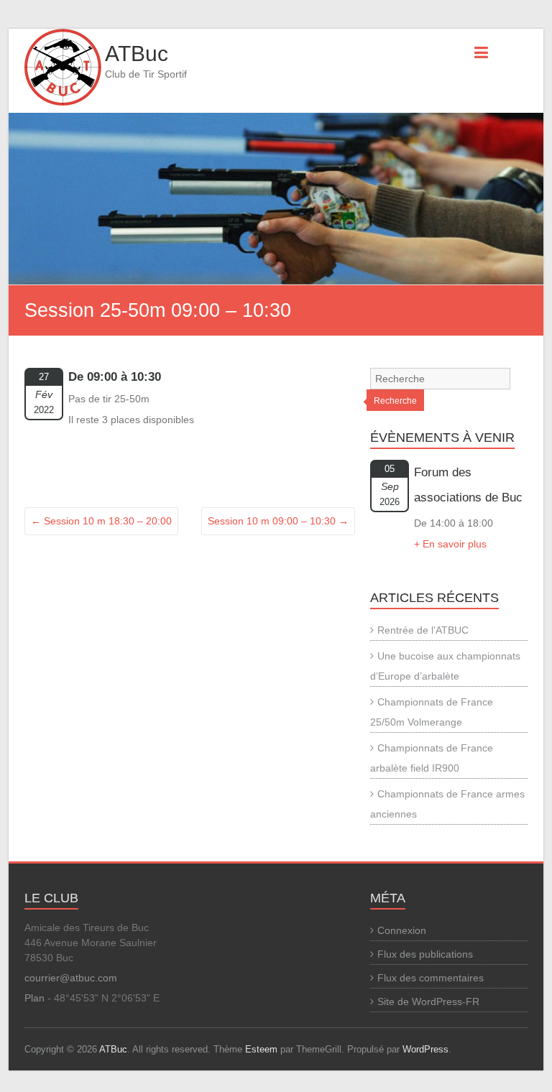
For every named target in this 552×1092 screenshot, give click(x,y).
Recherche (395, 401)
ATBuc (136, 53)
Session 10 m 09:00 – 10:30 (278, 521)
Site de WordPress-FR (428, 1001)
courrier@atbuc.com (70, 978)
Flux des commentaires (430, 978)
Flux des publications (425, 954)
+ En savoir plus (450, 544)
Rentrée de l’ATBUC (423, 630)
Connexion (401, 930)
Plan (34, 998)
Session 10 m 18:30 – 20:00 (101, 521)
